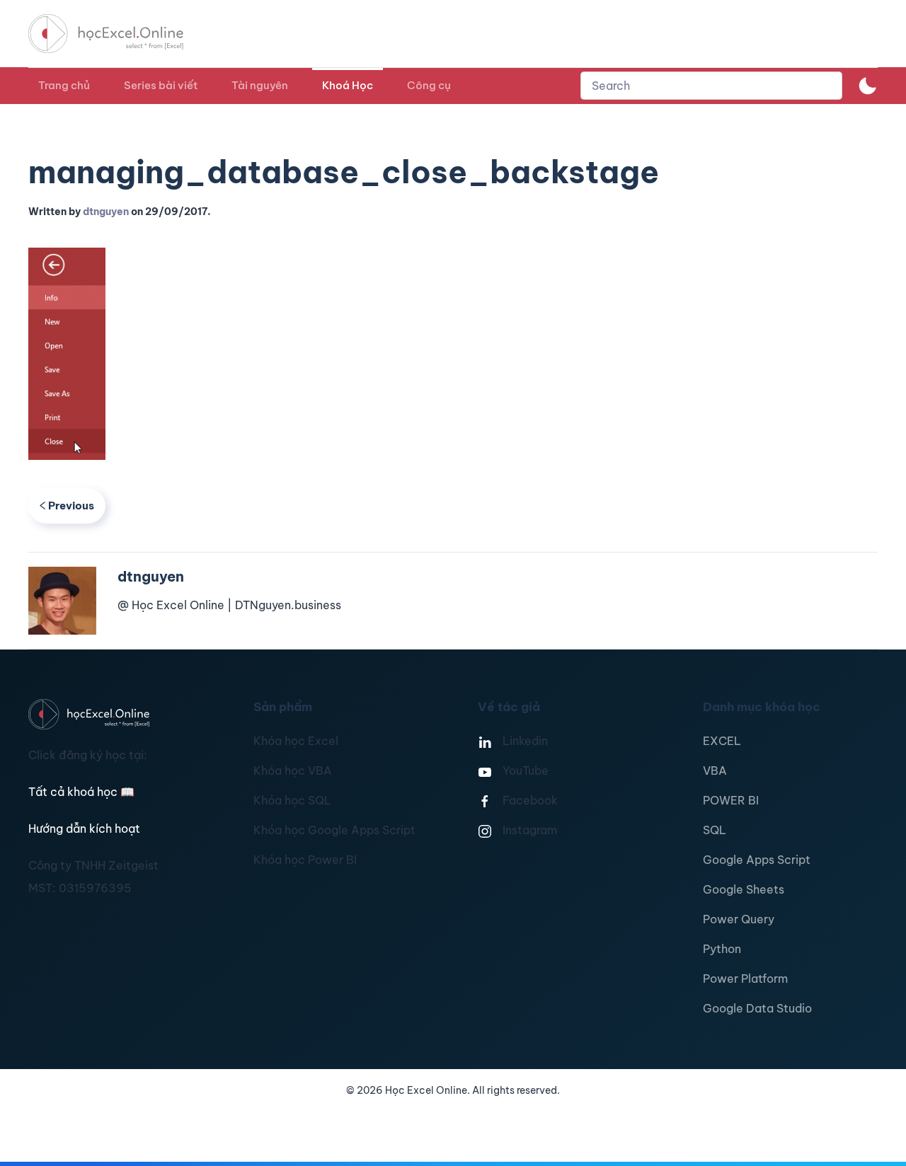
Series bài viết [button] (160, 85)
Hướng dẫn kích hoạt (84, 828)
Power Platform (745, 978)
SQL (714, 830)
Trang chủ (64, 85)
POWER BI (731, 800)
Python (722, 949)
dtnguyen (106, 211)
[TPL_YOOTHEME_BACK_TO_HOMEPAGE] (119, 33)
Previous (71, 505)
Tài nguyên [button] (259, 85)
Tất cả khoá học (81, 792)
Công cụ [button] (429, 85)
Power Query (738, 919)
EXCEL (722, 741)
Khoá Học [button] (347, 85)
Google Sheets (743, 889)
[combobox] (711, 85)
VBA (715, 770)
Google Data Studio (757, 1008)
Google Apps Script (756, 860)
